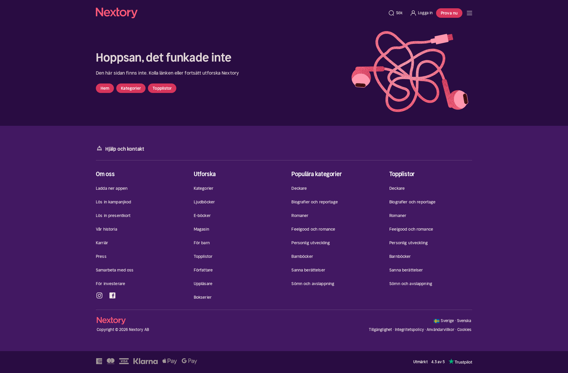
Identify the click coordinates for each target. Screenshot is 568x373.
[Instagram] (99, 295)
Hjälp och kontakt (124, 149)
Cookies (464, 329)
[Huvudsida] (469, 13)
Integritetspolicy (409, 329)
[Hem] (240, 13)
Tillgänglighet (380, 329)
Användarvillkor (440, 329)
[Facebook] (112, 295)
